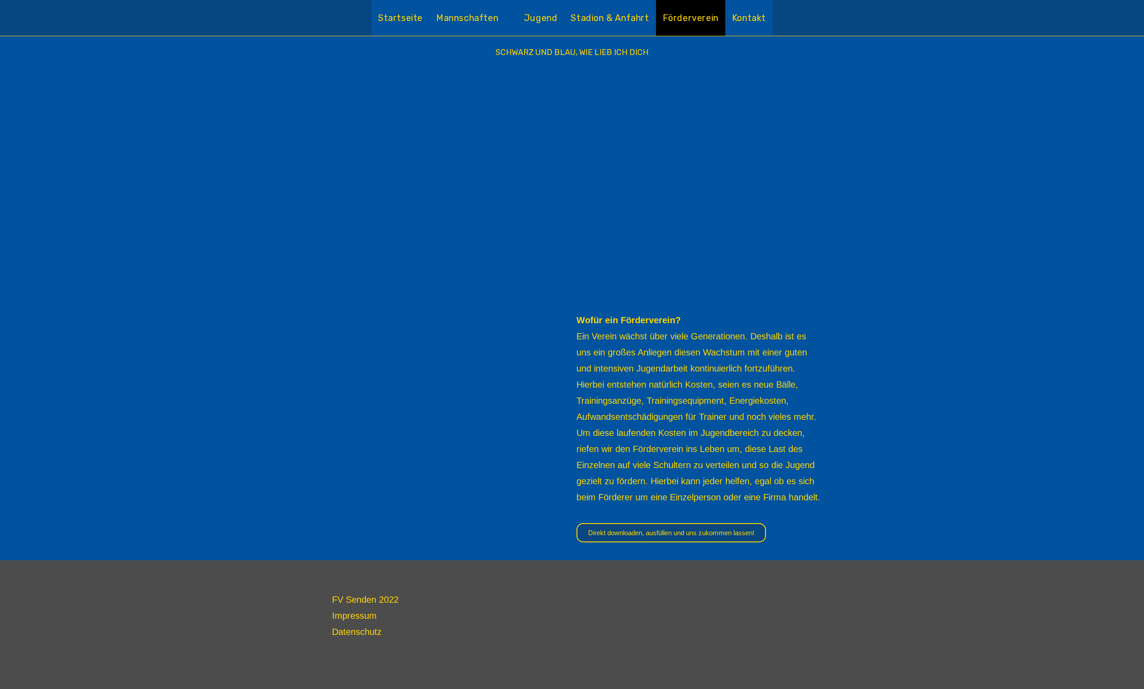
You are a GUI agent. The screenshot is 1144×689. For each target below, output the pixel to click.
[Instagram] (790, 601)
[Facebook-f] (812, 601)
